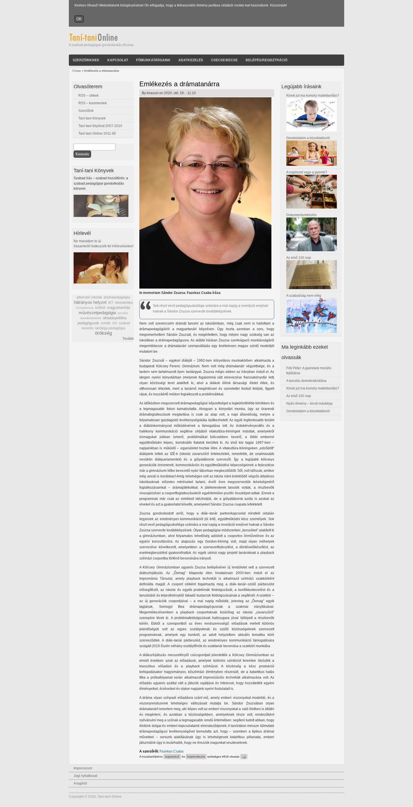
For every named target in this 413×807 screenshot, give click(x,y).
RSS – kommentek (92, 103)
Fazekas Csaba (171, 751)
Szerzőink (86, 111)
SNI (114, 323)
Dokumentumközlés (301, 215)
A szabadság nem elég (303, 296)
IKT (110, 303)
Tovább (128, 339)
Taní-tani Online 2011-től (97, 133)
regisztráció (172, 756)
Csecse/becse (224, 59)
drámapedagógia (117, 297)
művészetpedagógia (97, 312)
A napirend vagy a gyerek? (306, 172)
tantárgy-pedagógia (110, 328)
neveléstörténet (90, 318)
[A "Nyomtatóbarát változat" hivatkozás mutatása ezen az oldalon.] (244, 756)
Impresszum (83, 768)
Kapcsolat (117, 59)
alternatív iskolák (89, 297)
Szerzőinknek (86, 59)
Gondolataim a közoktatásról (308, 138)
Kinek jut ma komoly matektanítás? (312, 96)
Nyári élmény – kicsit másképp (309, 403)
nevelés (122, 313)
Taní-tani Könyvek (92, 118)
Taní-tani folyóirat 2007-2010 (100, 126)
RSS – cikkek (88, 96)
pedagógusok (88, 323)
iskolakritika (124, 303)
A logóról (80, 783)
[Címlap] (101, 40)
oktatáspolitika (114, 318)
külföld (100, 308)
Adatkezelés (190, 59)
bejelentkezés (196, 756)
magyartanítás (118, 308)
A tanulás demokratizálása (306, 381)
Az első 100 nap (298, 258)
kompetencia (85, 307)
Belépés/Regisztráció (266, 59)
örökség (103, 333)
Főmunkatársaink (153, 59)
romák (105, 323)
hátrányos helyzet (90, 302)
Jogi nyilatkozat (85, 776)
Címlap (76, 70)
